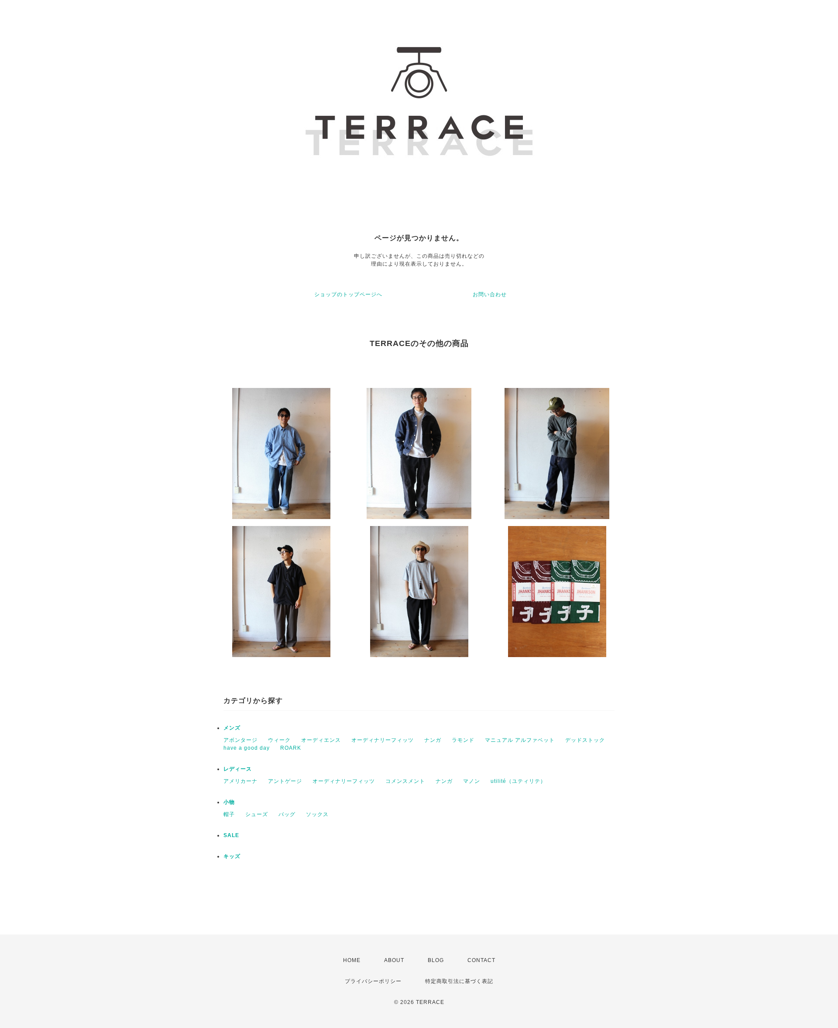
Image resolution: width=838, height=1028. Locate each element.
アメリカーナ (240, 781)
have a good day (246, 748)
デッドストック (585, 740)
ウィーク (279, 740)
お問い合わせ (490, 294)
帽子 (229, 814)
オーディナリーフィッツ (382, 740)
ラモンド (463, 740)
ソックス (317, 814)
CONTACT (481, 960)
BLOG (436, 960)
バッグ (286, 814)
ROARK (290, 748)
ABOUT (394, 960)
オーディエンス (321, 740)
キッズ (231, 856)
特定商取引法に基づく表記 (459, 981)
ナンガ (432, 740)
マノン (471, 781)
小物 (229, 802)
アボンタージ (240, 740)
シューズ (256, 814)
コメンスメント (405, 781)
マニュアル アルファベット (520, 740)
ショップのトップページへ (348, 294)
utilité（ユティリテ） (518, 781)
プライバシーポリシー (373, 981)
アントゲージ (285, 781)
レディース (237, 769)
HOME (352, 960)
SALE (231, 835)
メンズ (231, 728)
